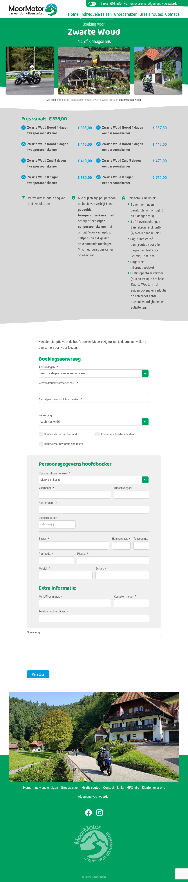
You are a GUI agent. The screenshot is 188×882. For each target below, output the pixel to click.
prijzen (114, 100)
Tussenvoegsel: (123, 488)
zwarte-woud (100, 100)
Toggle (92, 4)
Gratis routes (151, 14)
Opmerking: (33, 632)
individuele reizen (81, 100)
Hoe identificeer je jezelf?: (54, 473)
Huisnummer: (121, 538)
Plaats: (82, 553)
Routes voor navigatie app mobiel (64, 444)
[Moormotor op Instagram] (99, 813)
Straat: (44, 538)
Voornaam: (46, 488)
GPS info (116, 3)
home (65, 100)
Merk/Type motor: (51, 596)
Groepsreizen (125, 14)
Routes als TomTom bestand (118, 434)
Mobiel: (44, 568)
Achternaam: (48, 502)
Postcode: (46, 553)
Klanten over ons (135, 3)
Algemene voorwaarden (163, 3)
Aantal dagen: (48, 367)
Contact (172, 14)
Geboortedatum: (48, 518)
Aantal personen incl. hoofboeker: (60, 399)
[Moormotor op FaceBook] (88, 813)
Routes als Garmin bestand (60, 434)
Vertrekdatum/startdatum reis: (58, 383)
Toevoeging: (140, 538)
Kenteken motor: (125, 596)
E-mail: (100, 568)
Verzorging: (45, 415)
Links (104, 3)
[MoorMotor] (33, 13)
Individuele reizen (96, 14)
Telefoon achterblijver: (53, 611)
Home (73, 14)
